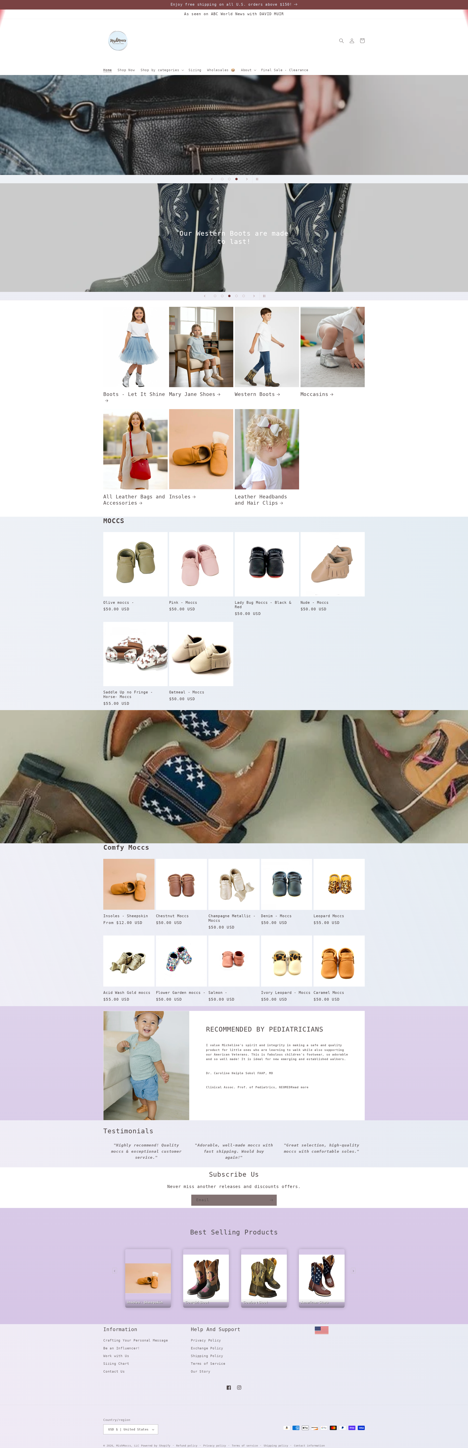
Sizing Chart (116, 1363)
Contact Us (114, 1371)
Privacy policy (214, 1445)
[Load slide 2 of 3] (229, 179)
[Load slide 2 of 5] (222, 296)
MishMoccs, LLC (127, 1445)
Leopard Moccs (329, 916)
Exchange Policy (207, 1348)
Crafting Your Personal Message (135, 1340)
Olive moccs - (118, 602)
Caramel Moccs (329, 993)
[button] (162, 70)
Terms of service (245, 1445)
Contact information (309, 1445)
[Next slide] (247, 179)
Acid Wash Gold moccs (126, 993)
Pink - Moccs (183, 602)
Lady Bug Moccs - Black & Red (263, 604)
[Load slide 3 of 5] (229, 296)
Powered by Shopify (155, 1445)
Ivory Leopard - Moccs (286, 993)
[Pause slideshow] (256, 179)
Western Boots (255, 394)
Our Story (200, 1371)
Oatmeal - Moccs (187, 692)
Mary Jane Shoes (192, 394)
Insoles (180, 496)
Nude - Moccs (315, 602)
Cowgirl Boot (196, 1306)
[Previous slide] (212, 179)
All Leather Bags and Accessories (134, 500)
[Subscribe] (271, 1200)
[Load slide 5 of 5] (243, 296)
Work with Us (116, 1356)
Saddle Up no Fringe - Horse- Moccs (128, 694)
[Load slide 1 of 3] (222, 179)
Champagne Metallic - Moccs (232, 918)
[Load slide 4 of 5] (236, 296)
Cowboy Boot (255, 1306)
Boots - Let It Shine (134, 394)
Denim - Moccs (276, 916)
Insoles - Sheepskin (125, 916)
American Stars (314, 1306)
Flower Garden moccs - (180, 993)
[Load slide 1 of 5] (215, 296)
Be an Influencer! (121, 1348)
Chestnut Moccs (172, 916)
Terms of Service (208, 1363)
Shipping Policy (207, 1356)
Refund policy (186, 1445)
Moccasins (314, 394)
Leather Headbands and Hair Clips (261, 500)
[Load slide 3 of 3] (236, 179)
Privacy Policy (206, 1340)
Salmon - (217, 993)
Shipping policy (276, 1445)
